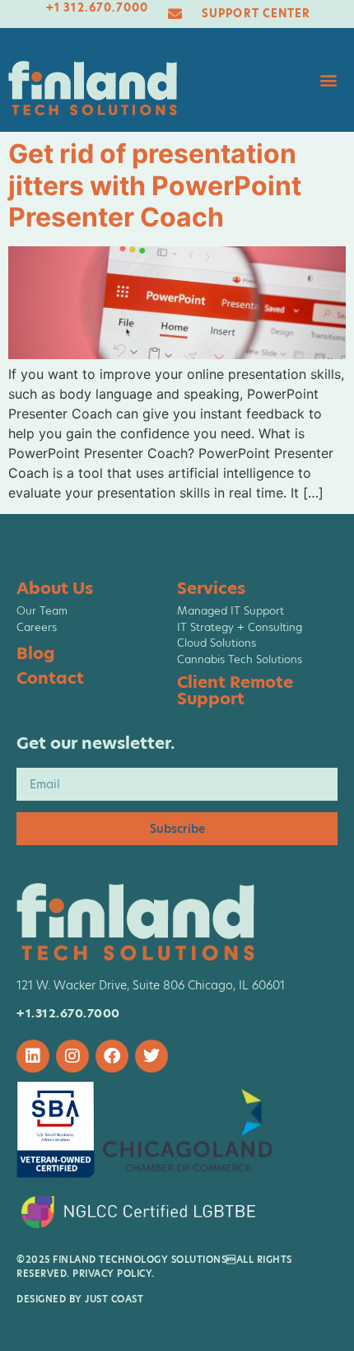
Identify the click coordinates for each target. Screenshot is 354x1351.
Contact (50, 678)
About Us (54, 588)
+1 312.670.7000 (97, 7)
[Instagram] (72, 1056)
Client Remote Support (235, 690)
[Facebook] (111, 1056)
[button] (328, 80)
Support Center (256, 13)
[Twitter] (151, 1056)
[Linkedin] (32, 1056)
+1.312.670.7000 (68, 1013)
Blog (35, 653)
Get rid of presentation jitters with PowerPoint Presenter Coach (154, 185)
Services (211, 588)
